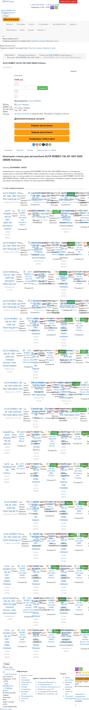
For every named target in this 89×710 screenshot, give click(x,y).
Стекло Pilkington (34, 101)
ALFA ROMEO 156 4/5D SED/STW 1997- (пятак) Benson (36, 440)
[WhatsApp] (50, 144)
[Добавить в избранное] (16, 96)
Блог (23, 700)
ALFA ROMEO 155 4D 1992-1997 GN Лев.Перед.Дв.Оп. (11, 195)
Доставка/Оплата (59, 24)
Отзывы (31, 30)
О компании (43, 24)
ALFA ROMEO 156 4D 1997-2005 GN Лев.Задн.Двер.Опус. (70, 195)
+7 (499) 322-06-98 (37, 4)
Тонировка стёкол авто (42, 138)
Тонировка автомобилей (70, 697)
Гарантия (72, 24)
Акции (22, 30)
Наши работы (11, 30)
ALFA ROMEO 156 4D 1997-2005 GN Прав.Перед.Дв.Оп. (41, 195)
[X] (43, 144)
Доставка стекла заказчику (68, 684)
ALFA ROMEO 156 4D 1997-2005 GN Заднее (36, 359)
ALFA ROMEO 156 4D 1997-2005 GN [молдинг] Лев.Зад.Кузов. (39, 388)
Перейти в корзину (38, 41)
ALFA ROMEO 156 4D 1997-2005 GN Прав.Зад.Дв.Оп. (40, 276)
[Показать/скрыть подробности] (3, 34)
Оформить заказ (52, 41)
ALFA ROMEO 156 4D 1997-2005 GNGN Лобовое (7, 574)
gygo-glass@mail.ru (8, 10)
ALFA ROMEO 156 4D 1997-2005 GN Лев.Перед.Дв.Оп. (40, 213)
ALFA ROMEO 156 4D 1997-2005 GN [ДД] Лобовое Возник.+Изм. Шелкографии (9, 605)
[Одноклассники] (37, 144)
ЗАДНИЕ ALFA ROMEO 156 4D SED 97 (7, 437)
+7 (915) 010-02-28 (52, 4)
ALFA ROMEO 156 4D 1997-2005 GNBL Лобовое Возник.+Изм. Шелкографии (66, 637)
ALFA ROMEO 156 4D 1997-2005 (63, 437)
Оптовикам (21, 24)
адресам (16, 176)
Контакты (41, 30)
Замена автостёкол (41, 132)
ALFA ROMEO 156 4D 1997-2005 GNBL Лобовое (36, 472)
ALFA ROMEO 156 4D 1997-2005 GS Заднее (36, 510)
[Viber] (46, 144)
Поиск (6, 16)
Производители (27, 696)
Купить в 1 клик (5, 709)
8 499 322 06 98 (11, 674)
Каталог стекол (27, 675)
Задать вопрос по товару (46, 150)
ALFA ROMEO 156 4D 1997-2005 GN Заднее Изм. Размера (64, 475)
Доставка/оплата (25, 692)
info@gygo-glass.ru (8, 12)
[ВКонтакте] (33, 144)
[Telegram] (40, 144)
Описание (8, 150)
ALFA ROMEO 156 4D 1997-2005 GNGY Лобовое (64, 327)
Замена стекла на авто (68, 691)
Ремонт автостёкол (41, 125)
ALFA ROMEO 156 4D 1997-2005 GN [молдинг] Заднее (7, 219)
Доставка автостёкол (22, 113)
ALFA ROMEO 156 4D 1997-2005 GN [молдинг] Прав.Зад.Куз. (9, 277)
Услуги (31, 24)
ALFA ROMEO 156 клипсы (36, 413)
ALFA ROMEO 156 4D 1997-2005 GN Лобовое (64, 250)
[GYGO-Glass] (8, 1)
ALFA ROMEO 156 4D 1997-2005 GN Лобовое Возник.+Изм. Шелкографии (66, 218)
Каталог (9, 24)
